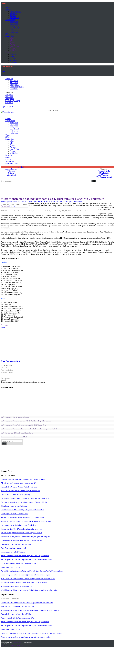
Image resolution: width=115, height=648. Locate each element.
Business (13, 54)
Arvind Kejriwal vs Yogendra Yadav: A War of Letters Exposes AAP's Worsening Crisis (32, 571)
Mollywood (14, 30)
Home (7, 8)
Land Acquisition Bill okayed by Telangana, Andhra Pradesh (22, 510)
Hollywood (14, 32)
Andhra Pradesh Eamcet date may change (15, 494)
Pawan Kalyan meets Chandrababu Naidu (16, 544)
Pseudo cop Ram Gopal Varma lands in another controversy (22, 529)
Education (13, 62)
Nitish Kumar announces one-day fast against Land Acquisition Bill (25, 556)
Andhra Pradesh (15, 12)
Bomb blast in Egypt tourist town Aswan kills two (18, 563)
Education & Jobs (11, 163)
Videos (7, 135)
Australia (13, 44)
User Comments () (10, 361)
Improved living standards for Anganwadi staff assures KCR (22, 540)
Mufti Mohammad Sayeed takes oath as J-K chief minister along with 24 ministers (52, 198)
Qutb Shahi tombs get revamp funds (13, 548)
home (2, 646)
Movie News (13, 201)
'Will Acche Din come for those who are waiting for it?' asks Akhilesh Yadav (28, 579)
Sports (12, 56)
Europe (12, 48)
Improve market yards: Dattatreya (13, 552)
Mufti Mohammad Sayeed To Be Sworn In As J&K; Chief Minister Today (24, 425)
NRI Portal (14, 83)
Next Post (12, 206)
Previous (4, 325)
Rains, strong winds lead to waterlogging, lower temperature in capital (25, 575)
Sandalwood (14, 28)
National (13, 16)
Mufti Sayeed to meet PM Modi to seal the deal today (17, 433)
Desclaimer (20, 646)
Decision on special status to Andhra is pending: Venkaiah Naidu (24, 502)
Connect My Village (17, 87)
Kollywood (14, 26)
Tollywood (14, 22)
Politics (8, 10)
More (7, 52)
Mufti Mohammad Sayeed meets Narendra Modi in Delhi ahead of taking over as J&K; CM (29, 429)
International (14, 18)
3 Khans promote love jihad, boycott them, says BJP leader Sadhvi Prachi (27, 559)
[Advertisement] (42, 183)
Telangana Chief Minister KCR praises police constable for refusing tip (26, 521)
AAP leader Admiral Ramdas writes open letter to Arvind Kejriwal (24, 582)
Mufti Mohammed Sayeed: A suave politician (15, 417)
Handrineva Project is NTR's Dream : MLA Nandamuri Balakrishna (25, 498)
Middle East (14, 50)
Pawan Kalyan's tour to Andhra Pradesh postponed (19, 487)
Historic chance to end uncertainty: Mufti (14, 437)
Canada (12, 42)
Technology (14, 60)
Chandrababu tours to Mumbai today (14, 506)
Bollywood (14, 24)
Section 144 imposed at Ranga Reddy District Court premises (22, 517)
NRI (7, 34)
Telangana (13, 14)
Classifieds (14, 89)
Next (3, 327)
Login (3, 71)
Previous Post (5, 206)
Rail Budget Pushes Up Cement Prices (14, 514)
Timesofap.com (17, 643)
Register (4, 75)
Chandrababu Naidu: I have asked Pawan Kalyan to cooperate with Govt (27, 603)
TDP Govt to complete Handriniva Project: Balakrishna (20, 491)
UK (11, 40)
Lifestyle (8, 159)
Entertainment (10, 20)
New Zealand (15, 46)
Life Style (13, 58)
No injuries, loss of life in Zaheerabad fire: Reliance (19, 525)
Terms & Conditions (10, 646)
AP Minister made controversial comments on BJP (18, 483)
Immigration (9, 36)
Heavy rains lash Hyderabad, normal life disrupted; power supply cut (25, 537)
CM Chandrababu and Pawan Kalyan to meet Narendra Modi (23, 479)
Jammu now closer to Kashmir (11, 567)
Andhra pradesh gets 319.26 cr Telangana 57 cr (17, 618)
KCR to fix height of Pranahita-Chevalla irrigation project (21, 533)
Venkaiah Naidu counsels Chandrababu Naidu (17, 606)
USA (12, 38)
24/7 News (14, 81)
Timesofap (9, 79)
